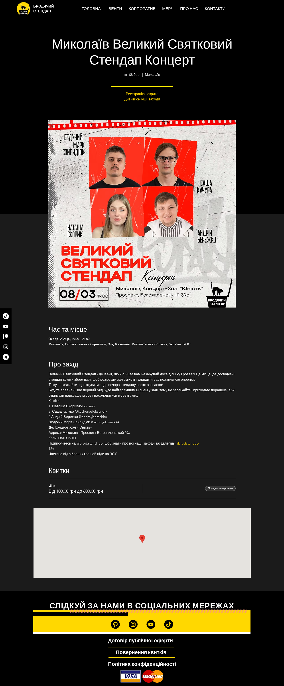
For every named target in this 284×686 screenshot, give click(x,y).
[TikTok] (6, 316)
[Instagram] (6, 347)
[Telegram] (6, 357)
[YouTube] (6, 326)
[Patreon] (6, 336)
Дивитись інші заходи (142, 99)
